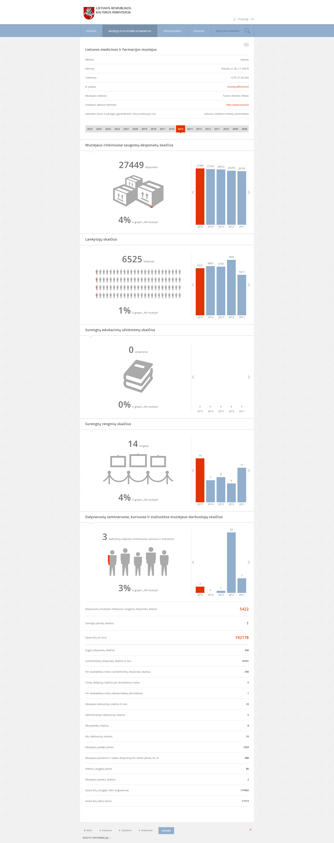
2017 (162, 129)
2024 (99, 129)
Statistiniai (127, 830)
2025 (90, 129)
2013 (199, 129)
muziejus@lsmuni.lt (238, 86)
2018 (153, 129)
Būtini (89, 830)
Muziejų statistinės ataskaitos (130, 31)
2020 (135, 129)
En (252, 19)
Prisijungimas (172, 31)
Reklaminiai (147, 830)
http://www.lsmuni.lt (237, 104)
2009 (235, 129)
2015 (180, 129)
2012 (208, 129)
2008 (244, 129)
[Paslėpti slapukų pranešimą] (250, 829)
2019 (144, 129)
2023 (108, 129)
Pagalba (199, 31)
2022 (117, 129)
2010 (226, 129)
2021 (126, 129)
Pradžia (91, 31)
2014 (190, 129)
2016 (171, 129)
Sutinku (166, 830)
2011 (217, 129)
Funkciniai (107, 830)
